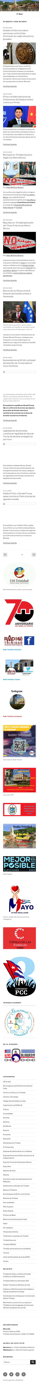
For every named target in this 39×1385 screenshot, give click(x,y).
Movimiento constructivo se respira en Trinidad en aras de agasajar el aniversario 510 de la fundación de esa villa (18, 1305)
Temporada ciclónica (10, 1232)
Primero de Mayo (9, 1215)
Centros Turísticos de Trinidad (14, 1093)
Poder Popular (8, 1211)
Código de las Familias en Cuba (14, 1101)
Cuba (23, 263)
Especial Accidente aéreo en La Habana (17, 1151)
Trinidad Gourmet (9, 1240)
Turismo (6, 1253)
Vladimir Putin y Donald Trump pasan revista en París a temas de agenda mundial (19, 496)
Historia (6, 1175)
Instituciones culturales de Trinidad (16, 1186)
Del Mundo (7, 1126)
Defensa (6, 1122)
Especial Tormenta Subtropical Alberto (17, 1162)
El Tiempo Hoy (8, 1147)
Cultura (6, 1109)
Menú (21, 14)
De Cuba (6, 1118)
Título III (29, 268)
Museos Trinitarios (10, 1190)
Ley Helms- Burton (10, 270)
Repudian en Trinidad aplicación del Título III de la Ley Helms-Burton (18, 225)
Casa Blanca (31, 200)
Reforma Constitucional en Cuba (15, 1219)
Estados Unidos (28, 265)
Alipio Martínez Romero (15, 187)
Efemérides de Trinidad (11, 1143)
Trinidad (19, 208)
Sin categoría (8, 1228)
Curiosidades (8, 1114)
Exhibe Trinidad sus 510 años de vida (16, 1285)
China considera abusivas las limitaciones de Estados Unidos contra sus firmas (18, 99)
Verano (5, 1261)
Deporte (6, 1130)
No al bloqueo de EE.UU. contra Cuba (16, 1194)
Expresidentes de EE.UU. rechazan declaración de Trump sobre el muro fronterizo (19, 363)
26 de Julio (7, 1082)
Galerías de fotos (9, 1171)
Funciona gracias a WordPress (13, 1380)
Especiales (7, 1166)
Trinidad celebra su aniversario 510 (16, 1281)
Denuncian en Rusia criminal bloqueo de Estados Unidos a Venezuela (17, 293)
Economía (6, 1134)
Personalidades (8, 1202)
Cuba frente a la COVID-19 (12, 1105)
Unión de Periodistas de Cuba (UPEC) (16, 1257)
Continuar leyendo (10, 86)
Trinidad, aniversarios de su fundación (17, 1249)
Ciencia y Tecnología (10, 1097)
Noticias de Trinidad (10, 1198)
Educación (7, 1139)
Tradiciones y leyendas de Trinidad (15, 1236)
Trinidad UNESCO (9, 1244)
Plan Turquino (8, 1207)
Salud (5, 1223)
